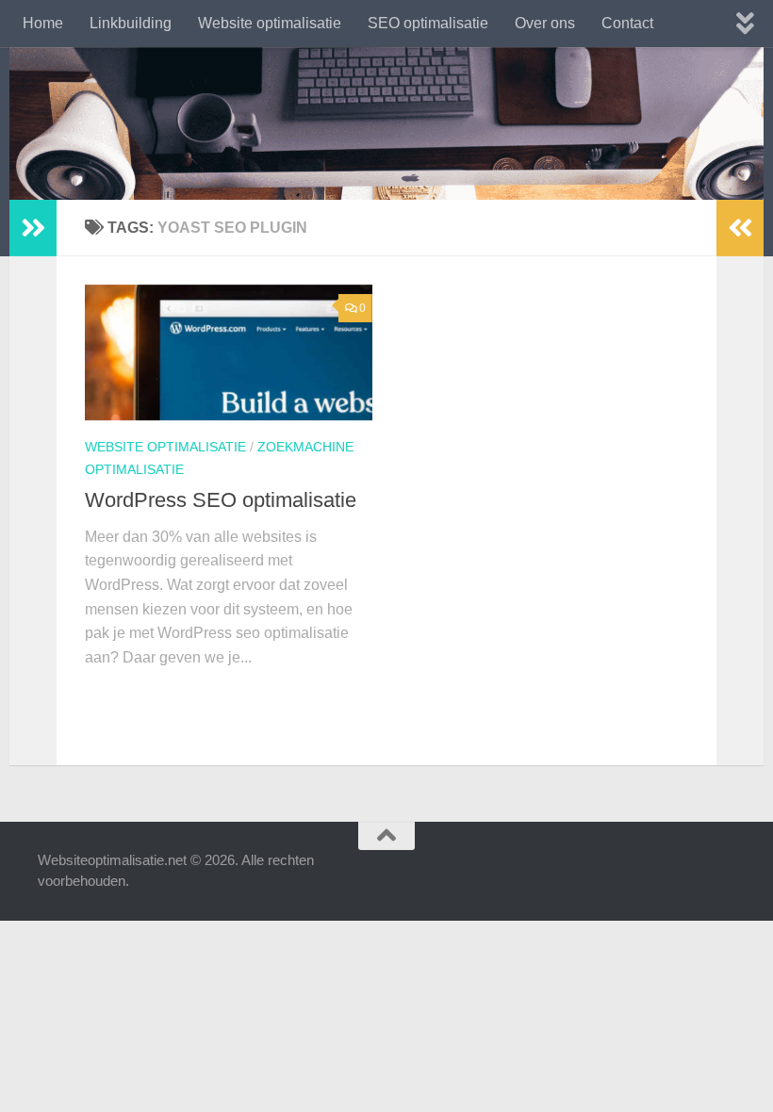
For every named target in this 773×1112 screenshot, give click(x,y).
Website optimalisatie (269, 23)
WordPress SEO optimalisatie (220, 500)
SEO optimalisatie (428, 23)
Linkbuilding (131, 23)
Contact (627, 23)
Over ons (545, 23)
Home (43, 23)
